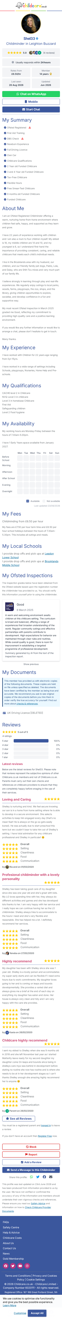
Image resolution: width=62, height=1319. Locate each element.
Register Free (45, 1136)
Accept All (37, 1313)
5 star (5, 740)
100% (57, 740)
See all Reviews (20, 1118)
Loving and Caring (16, 799)
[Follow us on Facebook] (6, 1266)
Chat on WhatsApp (33, 94)
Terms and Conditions (18, 1275)
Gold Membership (13, 1258)
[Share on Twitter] (38, 1177)
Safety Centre (11, 1227)
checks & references (27, 703)
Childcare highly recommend (24, 1040)
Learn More (9, 1305)
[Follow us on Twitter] (13, 1266)
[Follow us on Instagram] (27, 1266)
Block (32, 1146)
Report (32, 1154)
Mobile (33, 101)
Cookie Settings (35, 1279)
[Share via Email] (51, 1177)
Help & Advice (11, 1232)
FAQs (6, 1222)
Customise (20, 1313)
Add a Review (32, 1162)
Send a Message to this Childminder (32, 1169)
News (6, 1253)
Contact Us (9, 1248)
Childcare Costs (12, 1237)
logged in (46, 1125)
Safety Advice (38, 1203)
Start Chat (32, 109)
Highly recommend (17, 961)
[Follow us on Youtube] (20, 1266)
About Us (8, 1243)
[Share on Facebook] (45, 1177)
